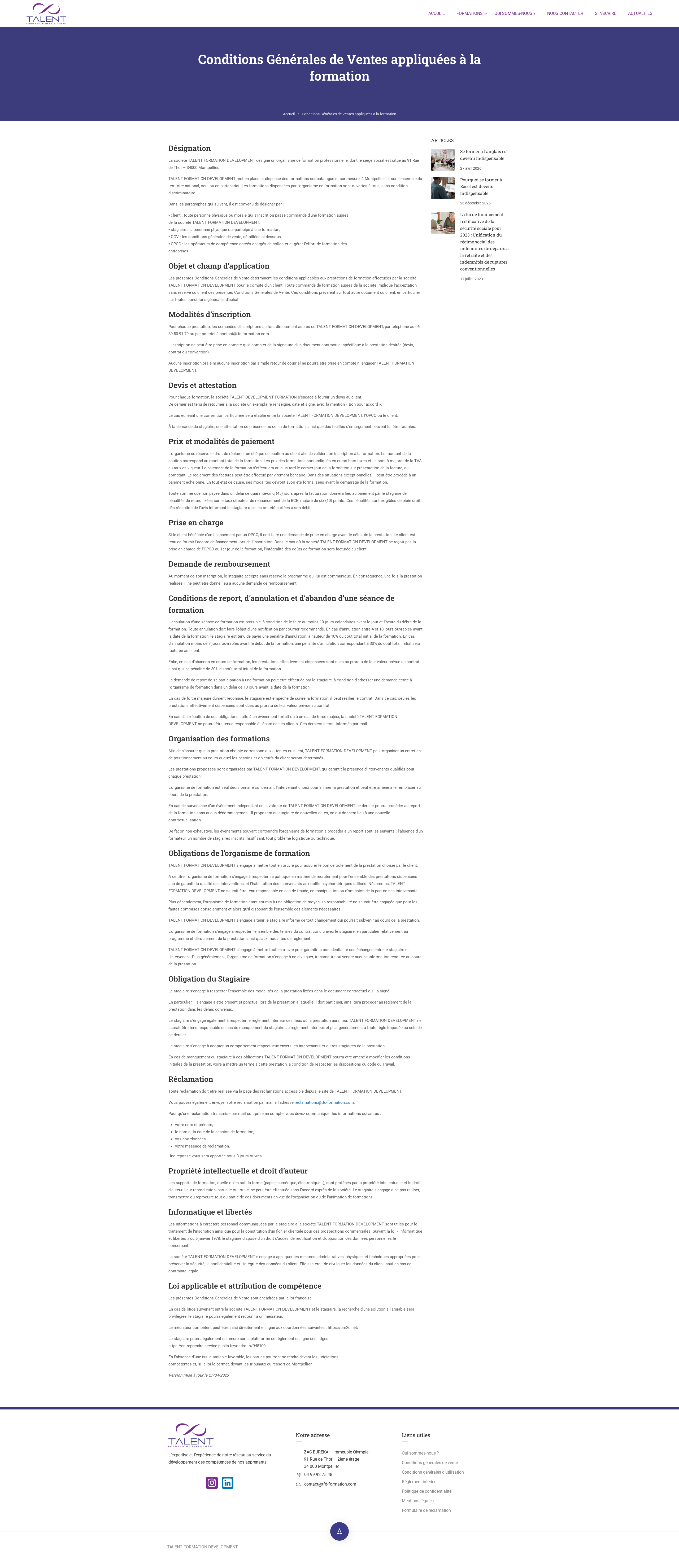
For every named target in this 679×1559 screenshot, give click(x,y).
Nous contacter (565, 13)
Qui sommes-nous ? (515, 13)
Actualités (640, 13)
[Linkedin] (227, 1482)
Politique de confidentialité (426, 1491)
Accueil (436, 13)
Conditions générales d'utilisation (433, 1472)
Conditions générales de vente (430, 1462)
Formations (469, 13)
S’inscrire (605, 13)
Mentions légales (418, 1500)
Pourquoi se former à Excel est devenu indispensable (481, 186)
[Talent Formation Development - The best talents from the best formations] (46, 13)
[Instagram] (211, 1482)
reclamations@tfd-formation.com (324, 1102)
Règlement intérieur (420, 1481)
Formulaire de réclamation (426, 1510)
